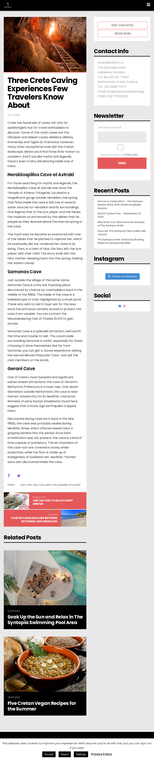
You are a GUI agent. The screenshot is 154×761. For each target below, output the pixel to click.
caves (22, 484)
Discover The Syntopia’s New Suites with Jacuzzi (122, 232)
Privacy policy (131, 154)
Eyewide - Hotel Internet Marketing (59, 743)
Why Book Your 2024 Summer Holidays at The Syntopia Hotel (121, 223)
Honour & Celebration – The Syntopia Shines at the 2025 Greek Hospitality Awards (120, 205)
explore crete (51, 484)
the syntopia (74, 484)
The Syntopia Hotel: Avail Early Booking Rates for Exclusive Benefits (121, 241)
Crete (41, 484)
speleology (63, 484)
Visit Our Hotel (122, 25)
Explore (11, 484)
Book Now (123, 33)
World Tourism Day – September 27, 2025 (119, 215)
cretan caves (32, 484)
